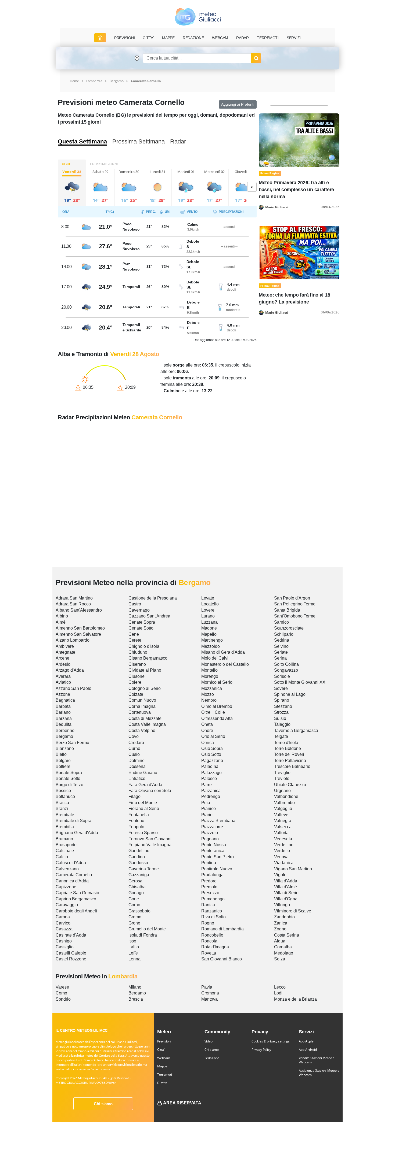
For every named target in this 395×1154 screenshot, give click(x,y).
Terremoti (164, 1074)
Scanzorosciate (289, 628)
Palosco (209, 778)
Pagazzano (212, 760)
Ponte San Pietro (217, 857)
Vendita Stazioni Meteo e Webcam (317, 1060)
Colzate (135, 694)
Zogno (280, 929)
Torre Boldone (287, 748)
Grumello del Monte (147, 929)
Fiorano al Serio (143, 808)
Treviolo (281, 778)
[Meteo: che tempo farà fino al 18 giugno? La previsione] (299, 252)
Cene (133, 634)
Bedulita (63, 724)
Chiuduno (137, 652)
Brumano (64, 839)
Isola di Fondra (142, 935)
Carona (63, 917)
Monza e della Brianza (295, 999)
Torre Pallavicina (290, 760)
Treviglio (282, 772)
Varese (62, 987)
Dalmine (136, 760)
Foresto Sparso (143, 832)
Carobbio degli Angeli (76, 911)
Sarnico (281, 622)
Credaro (136, 742)
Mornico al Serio (216, 682)
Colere (134, 682)
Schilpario (283, 634)
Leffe (133, 953)
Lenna (134, 959)
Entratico (136, 778)
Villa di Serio (286, 892)
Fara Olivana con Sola (149, 790)
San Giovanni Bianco (221, 959)
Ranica (208, 905)
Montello (209, 670)
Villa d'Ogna (285, 899)
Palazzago (211, 772)
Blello (61, 754)
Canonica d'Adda (72, 881)
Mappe (162, 1066)
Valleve (281, 814)
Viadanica (283, 862)
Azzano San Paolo (73, 688)
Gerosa (135, 881)
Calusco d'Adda (71, 862)
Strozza (281, 712)
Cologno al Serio (144, 688)
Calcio (62, 857)
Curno (134, 748)
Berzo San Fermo (72, 742)
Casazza (64, 929)
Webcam (220, 38)
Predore (209, 881)
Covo (133, 736)
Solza (279, 959)
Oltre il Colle (213, 712)
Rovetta (208, 953)
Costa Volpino (141, 730)
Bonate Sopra (69, 772)
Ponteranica (212, 850)
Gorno (134, 905)
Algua (279, 941)
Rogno (207, 923)
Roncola (209, 941)
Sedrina (281, 640)
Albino (62, 616)
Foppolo (136, 826)
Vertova (281, 857)
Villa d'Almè (285, 887)
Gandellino (138, 850)
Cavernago (139, 610)
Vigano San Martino (293, 869)
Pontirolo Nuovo (216, 869)
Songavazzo (286, 670)
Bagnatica (65, 700)
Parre (206, 784)
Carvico (63, 923)
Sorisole (282, 676)
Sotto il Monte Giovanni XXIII (301, 682)
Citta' (161, 1049)
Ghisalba (137, 887)
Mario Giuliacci (276, 207)
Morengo (209, 676)
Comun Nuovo (142, 700)
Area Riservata (182, 1103)
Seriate (281, 652)
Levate (207, 598)
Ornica (207, 742)
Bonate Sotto (68, 778)
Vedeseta (283, 839)
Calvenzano (67, 869)
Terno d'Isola (286, 742)
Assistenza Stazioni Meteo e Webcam (319, 1072)
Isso (132, 941)
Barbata (63, 706)
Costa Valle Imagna (147, 724)
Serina (280, 658)
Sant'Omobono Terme (294, 616)
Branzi (62, 808)
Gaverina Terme (143, 869)
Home (74, 81)
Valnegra (282, 820)
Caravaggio (67, 905)
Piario (207, 814)
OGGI (66, 164)
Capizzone (66, 887)
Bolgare (63, 760)
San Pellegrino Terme (294, 604)
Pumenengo (213, 899)
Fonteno (136, 820)
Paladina (209, 766)
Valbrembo (284, 802)
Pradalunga (212, 874)
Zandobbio (284, 917)
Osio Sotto (211, 754)
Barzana (64, 718)
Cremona (210, 993)
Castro (134, 604)
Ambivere (65, 646)
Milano (134, 987)
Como (61, 993)
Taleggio (282, 724)
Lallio (133, 947)
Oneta (207, 724)
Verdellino (283, 844)
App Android (308, 1049)
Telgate (281, 736)
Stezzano (283, 706)
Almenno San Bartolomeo (80, 628)
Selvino (281, 646)
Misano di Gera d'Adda (223, 652)
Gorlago (136, 892)
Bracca (62, 802)
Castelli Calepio (71, 953)
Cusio (134, 754)
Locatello (210, 604)
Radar (242, 38)
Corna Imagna (142, 706)
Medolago (283, 953)
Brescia (135, 999)
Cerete (134, 640)
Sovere (281, 688)
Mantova (209, 999)
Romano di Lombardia (222, 929)
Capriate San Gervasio (77, 892)
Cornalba (283, 947)
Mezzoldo (210, 646)
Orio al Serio (213, 736)
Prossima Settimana (138, 141)
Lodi (278, 993)
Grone (134, 923)
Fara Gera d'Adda (145, 784)
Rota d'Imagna (215, 947)
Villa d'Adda (285, 881)
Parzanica (211, 790)
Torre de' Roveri (289, 754)
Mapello (209, 634)
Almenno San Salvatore (78, 634)
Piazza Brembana (218, 820)
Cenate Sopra (141, 622)
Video (208, 1041)
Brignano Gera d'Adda (77, 832)
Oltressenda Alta (217, 718)
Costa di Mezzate (144, 718)
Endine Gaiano (142, 772)
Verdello (282, 850)
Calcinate (65, 850)
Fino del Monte (142, 802)
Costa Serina (286, 935)
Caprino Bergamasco (76, 899)
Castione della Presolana (152, 598)
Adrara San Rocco (73, 604)
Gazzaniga (138, 874)
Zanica (280, 923)
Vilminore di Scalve (292, 911)
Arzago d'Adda (70, 670)
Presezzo (210, 892)
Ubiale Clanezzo (290, 784)
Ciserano (137, 664)
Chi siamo (103, 1103)
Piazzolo (209, 832)
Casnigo (64, 941)
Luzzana (209, 622)
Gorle (133, 899)
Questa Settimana (82, 141)
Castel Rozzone (71, 959)
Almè (61, 622)
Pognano (210, 839)
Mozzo (207, 694)
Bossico (63, 790)
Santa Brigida (287, 610)
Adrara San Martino (74, 598)
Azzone (63, 694)
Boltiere (63, 766)
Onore (207, 730)
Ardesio (63, 664)
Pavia (206, 987)
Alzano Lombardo (72, 640)
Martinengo (212, 640)
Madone (209, 628)
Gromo (134, 917)
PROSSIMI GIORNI (104, 164)
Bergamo (117, 81)
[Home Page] (100, 37)
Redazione (212, 1058)
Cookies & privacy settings (270, 1041)
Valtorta (281, 832)
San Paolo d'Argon (292, 598)
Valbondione (286, 796)
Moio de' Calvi (214, 658)
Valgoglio (283, 808)
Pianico (208, 808)
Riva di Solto (213, 917)
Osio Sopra (212, 748)
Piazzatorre (212, 826)
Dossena (137, 766)
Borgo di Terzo (69, 784)
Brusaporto (66, 844)
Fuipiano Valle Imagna (149, 844)
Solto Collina (286, 664)
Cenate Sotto (140, 628)
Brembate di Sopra (73, 820)
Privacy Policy (261, 1049)
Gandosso (138, 862)
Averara (63, 676)
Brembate (65, 814)
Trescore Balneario (292, 766)
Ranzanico (211, 911)
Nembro (209, 700)
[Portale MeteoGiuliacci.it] (198, 17)
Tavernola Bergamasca (296, 730)
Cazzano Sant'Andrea (149, 616)
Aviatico (63, 682)
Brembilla (65, 826)
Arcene (62, 658)
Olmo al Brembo (216, 706)
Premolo (209, 887)
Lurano (208, 616)
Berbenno (65, 730)
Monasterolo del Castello (225, 664)
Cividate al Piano (144, 670)
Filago (134, 796)
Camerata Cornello (74, 874)
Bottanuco (65, 796)
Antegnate (65, 652)
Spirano (281, 700)
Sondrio (63, 999)
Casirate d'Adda (71, 935)
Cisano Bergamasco (147, 658)
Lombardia (94, 81)
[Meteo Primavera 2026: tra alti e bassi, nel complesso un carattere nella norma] (299, 140)
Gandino (136, 857)
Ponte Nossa (213, 844)
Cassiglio (65, 947)
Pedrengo (210, 796)
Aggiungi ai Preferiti (237, 104)
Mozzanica (211, 688)
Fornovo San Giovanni (149, 839)
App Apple (306, 1041)
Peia (205, 802)
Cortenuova (139, 712)
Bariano (63, 712)
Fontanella (138, 814)
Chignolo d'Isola (143, 646)
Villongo (282, 905)
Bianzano (65, 748)
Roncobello (212, 935)
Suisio (280, 718)
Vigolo (280, 874)
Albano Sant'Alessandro (79, 610)
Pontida (208, 862)
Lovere (207, 610)
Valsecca (283, 826)
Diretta (162, 1083)
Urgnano (282, 790)
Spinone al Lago (290, 694)
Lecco (280, 987)
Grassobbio (139, 911)
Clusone (136, 676)
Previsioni (164, 1041)
